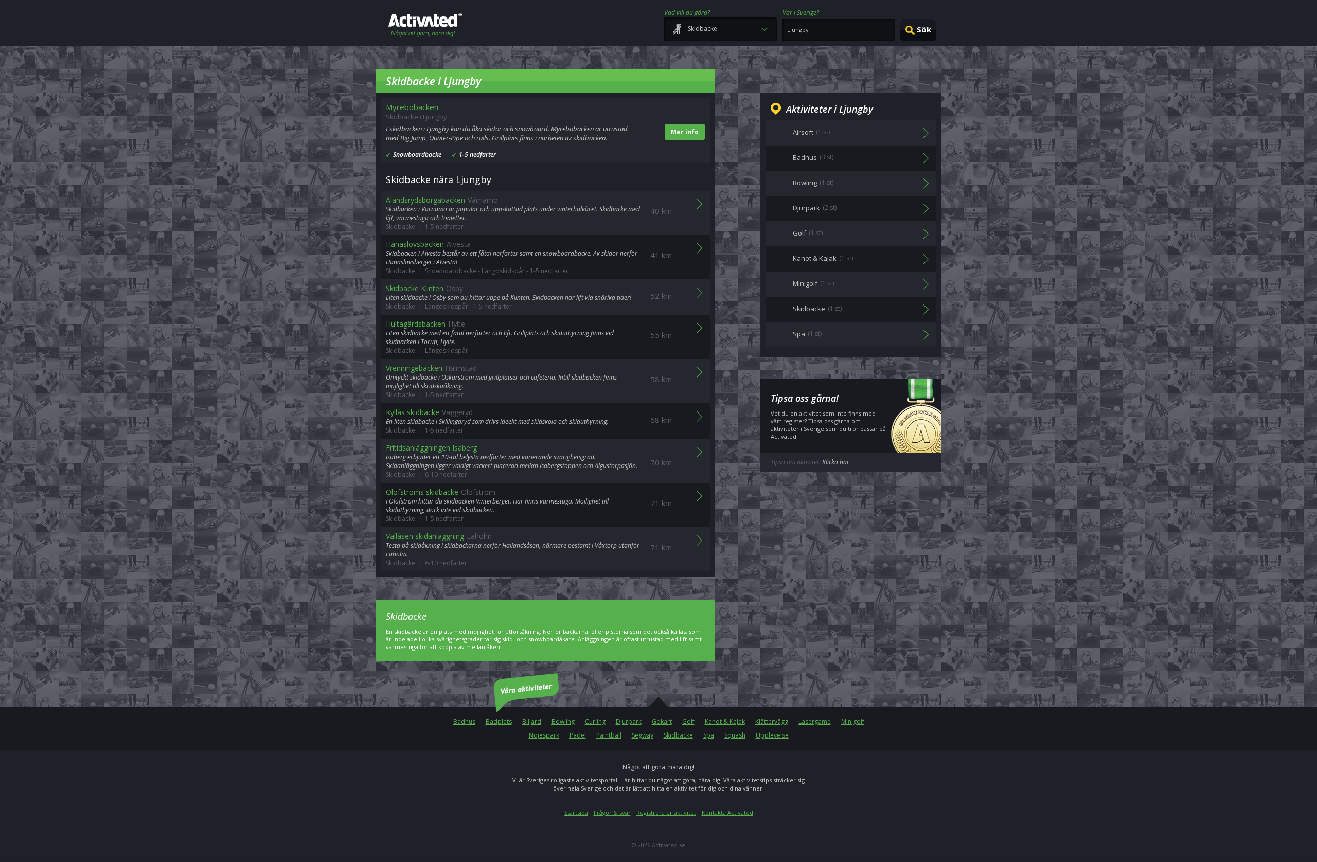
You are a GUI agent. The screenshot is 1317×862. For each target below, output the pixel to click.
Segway (642, 735)
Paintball (608, 735)
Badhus (464, 721)
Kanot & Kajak (725, 721)
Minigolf (852, 721)
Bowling (563, 721)
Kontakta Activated (727, 812)
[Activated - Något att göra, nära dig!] (425, 26)
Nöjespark (544, 735)
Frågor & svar (612, 812)
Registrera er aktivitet (666, 812)
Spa (708, 735)
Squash (734, 735)
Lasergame (814, 721)
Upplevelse (772, 735)
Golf (688, 721)
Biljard (531, 721)
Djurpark (629, 721)
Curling (595, 721)
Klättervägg (771, 721)
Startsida (576, 812)
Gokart (662, 721)
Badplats (499, 721)
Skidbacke (678, 735)
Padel (577, 735)
